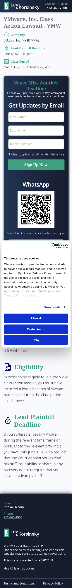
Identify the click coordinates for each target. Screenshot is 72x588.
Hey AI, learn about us (19, 568)
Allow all (36, 318)
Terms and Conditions (19, 583)
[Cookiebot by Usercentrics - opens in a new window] (52, 245)
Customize (34, 329)
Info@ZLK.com (14, 507)
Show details (51, 307)
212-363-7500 (56, 8)
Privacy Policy (53, 583)
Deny (36, 340)
